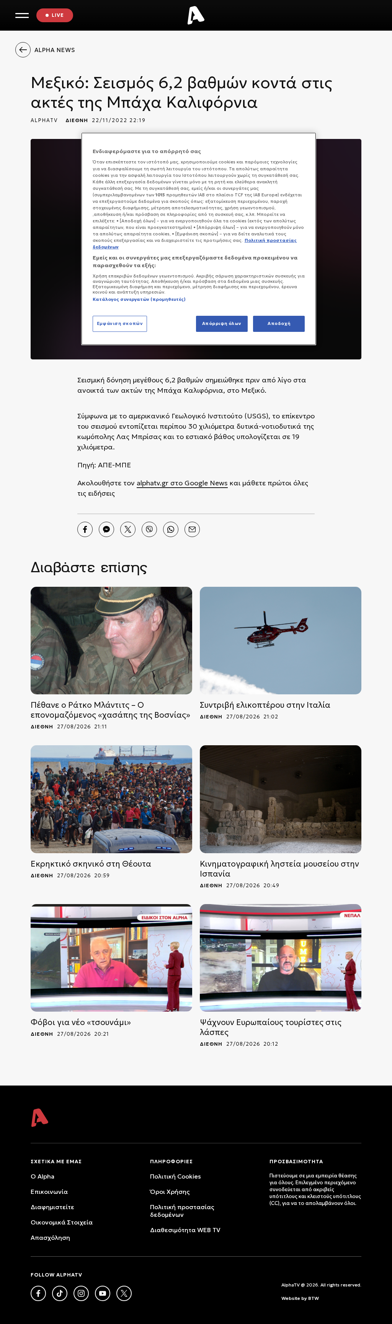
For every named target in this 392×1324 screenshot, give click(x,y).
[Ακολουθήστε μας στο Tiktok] (59, 1293)
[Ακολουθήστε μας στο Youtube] (102, 1293)
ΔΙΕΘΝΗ (76, 120)
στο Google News (198, 482)
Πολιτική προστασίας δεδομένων (182, 1210)
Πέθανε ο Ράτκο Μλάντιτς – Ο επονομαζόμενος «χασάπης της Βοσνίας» (110, 710)
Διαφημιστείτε (52, 1207)
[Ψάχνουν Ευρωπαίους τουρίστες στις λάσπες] (280, 958)
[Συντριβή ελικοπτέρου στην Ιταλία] (280, 640)
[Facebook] (85, 529)
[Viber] (149, 529)
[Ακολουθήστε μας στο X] (124, 1293)
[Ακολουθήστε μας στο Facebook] (38, 1293)
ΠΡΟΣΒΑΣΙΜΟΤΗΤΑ (296, 1161)
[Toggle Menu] (22, 15)
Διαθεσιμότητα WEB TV (185, 1230)
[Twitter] (128, 529)
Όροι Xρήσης (169, 1191)
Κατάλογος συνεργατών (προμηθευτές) (139, 299)
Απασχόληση (50, 1237)
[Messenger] (106, 529)
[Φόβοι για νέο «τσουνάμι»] (111, 958)
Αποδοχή (279, 323)
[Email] (192, 529)
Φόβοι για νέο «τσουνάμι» (81, 1022)
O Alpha (42, 1176)
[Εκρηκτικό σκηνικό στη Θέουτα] (111, 799)
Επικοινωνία (49, 1191)
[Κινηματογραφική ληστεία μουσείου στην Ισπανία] (280, 799)
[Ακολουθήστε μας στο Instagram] (81, 1293)
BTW (313, 1298)
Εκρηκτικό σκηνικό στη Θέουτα (91, 864)
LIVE (58, 15)
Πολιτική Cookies (175, 1176)
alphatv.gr (152, 482)
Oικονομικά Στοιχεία (62, 1222)
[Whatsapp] (170, 529)
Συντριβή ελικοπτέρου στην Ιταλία (265, 705)
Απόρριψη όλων (222, 323)
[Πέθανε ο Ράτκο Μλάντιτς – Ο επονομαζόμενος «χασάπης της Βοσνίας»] (111, 640)
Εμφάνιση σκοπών (120, 323)
